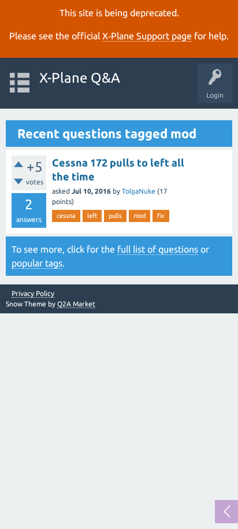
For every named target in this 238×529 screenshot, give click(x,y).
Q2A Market (76, 304)
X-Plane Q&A (79, 78)
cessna (66, 215)
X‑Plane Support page (147, 36)
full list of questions (157, 249)
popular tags (37, 263)
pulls (115, 215)
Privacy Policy (33, 293)
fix (161, 215)
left (92, 215)
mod (139, 215)
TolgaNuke (138, 191)
